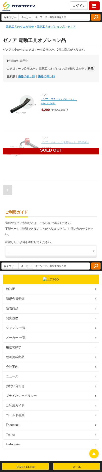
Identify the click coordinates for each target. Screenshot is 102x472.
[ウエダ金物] (19, 6)
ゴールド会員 (51, 415)
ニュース (51, 376)
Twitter (51, 434)
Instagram (51, 444)
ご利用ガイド (51, 405)
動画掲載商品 (51, 357)
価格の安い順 (26, 76)
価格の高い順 (46, 76)
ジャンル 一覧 (51, 328)
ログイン (79, 6)
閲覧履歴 (51, 318)
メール (76, 467)
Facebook (51, 425)
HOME (51, 289)
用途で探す (51, 347)
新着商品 (51, 308)
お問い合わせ (51, 386)
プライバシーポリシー (51, 396)
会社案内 (51, 366)
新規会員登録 (51, 298)
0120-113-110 (26, 467)
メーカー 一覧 (51, 337)
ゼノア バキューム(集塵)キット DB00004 (66, 142)
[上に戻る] (94, 457)
